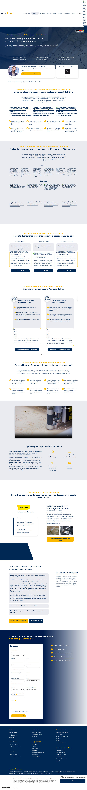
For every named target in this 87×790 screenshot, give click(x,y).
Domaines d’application (19, 45)
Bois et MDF (35, 748)
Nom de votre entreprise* (16, 672)
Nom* (27, 658)
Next (79, 324)
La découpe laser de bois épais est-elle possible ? (23, 606)
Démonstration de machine (51, 45)
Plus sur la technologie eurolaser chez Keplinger (60, 539)
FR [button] (80, 13)
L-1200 (57, 734)
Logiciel (58, 761)
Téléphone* (28, 664)
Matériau (32, 81)
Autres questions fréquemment (18, 621)
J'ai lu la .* (20, 711)
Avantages (9, 45)
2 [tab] (67, 76)
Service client (42, 13)
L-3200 (61, 734)
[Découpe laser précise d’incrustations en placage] (43, 109)
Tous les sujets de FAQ (36, 621)
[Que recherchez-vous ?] (77, 13)
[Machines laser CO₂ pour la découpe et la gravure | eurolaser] (11, 13)
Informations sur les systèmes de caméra (60, 349)
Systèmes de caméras (61, 758)
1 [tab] (65, 76)
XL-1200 (58, 736)
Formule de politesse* (15, 653)
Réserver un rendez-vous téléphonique (31, 73)
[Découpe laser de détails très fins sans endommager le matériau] (67, 109)
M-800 (57, 732)
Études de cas (39, 45)
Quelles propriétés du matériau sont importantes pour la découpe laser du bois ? (28, 576)
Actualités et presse (37, 734)
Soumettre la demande (18, 715)
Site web (28, 672)
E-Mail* (12, 664)
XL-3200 (67, 736)
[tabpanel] (67, 71)
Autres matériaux (36, 756)
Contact (73, 13)
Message (13, 700)
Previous (7, 324)
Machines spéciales (60, 742)
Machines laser (26, 13)
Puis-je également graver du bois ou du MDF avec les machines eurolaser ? (27, 611)
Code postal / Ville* (15, 678)
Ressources (67, 13)
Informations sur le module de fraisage (27, 349)
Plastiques (34, 750)
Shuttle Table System (61, 754)
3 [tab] (69, 76)
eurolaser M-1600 (43, 270)
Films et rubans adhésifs (38, 752)
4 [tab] (47, 354)
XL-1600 (63, 736)
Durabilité (34, 736)
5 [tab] (48, 554)
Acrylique (34, 744)
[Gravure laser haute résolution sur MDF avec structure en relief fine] (20, 109)
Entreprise (60, 13)
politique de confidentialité (22, 711)
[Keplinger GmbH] (67, 71)
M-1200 (62, 732)
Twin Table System (60, 752)
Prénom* (13, 658)
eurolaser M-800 (20, 270)
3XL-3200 (58, 740)
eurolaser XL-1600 (66, 270)
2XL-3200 (58, 738)
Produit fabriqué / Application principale (17, 693)
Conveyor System (60, 750)
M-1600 (66, 732)
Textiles (34, 746)
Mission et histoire (36, 732)
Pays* (27, 678)
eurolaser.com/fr (18, 81)
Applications (34, 13)
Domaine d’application (31, 687)
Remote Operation (60, 756)
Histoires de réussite (51, 13)
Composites (35, 754)
